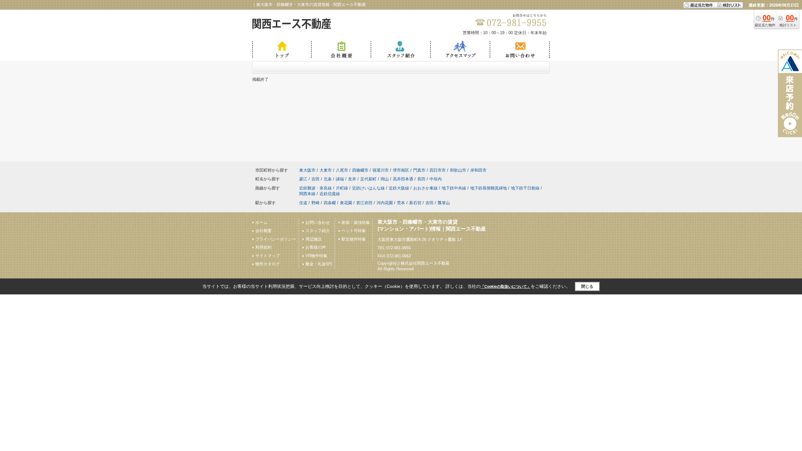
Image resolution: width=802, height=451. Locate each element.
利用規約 (263, 247)
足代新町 (368, 179)
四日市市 (438, 170)
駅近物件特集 (353, 239)
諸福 (340, 179)
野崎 (315, 202)
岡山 (385, 179)
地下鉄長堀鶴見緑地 (488, 188)
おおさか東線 (425, 188)
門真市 (419, 170)
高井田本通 (403, 179)
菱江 (303, 179)
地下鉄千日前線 (525, 188)
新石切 (415, 202)
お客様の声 (315, 247)
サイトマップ (267, 255)
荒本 (401, 202)
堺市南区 (401, 170)
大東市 (326, 170)
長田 (421, 179)
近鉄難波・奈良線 (315, 188)
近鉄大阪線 (399, 188)
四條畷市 (360, 170)
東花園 (346, 202)
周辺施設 (313, 239)
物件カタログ (267, 264)
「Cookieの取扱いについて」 (506, 286)
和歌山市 (458, 170)
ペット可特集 (353, 230)
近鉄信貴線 (330, 193)
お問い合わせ (317, 222)
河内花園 (385, 202)
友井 (352, 179)
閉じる (587, 286)
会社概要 (263, 230)
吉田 (315, 179)
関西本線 (307, 193)
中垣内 (436, 179)
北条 (328, 179)
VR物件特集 (316, 255)
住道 (303, 202)
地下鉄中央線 (454, 188)
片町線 (342, 188)
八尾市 (342, 170)
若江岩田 (364, 202)
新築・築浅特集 (355, 222)
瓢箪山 (444, 202)
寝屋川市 (380, 170)
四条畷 (330, 202)
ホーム (261, 222)
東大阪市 (307, 170)
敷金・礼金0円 (318, 264)
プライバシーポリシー (275, 239)
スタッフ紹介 (317, 230)
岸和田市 (478, 170)
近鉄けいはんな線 (368, 188)
